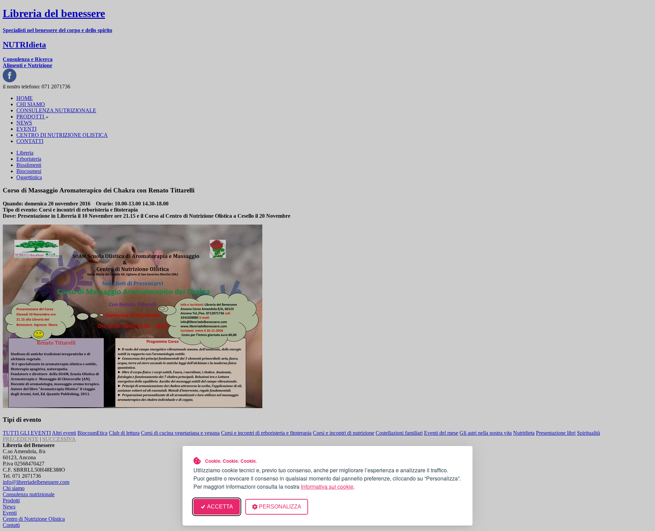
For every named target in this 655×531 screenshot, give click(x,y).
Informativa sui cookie (327, 486)
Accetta (220, 507)
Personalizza (280, 507)
